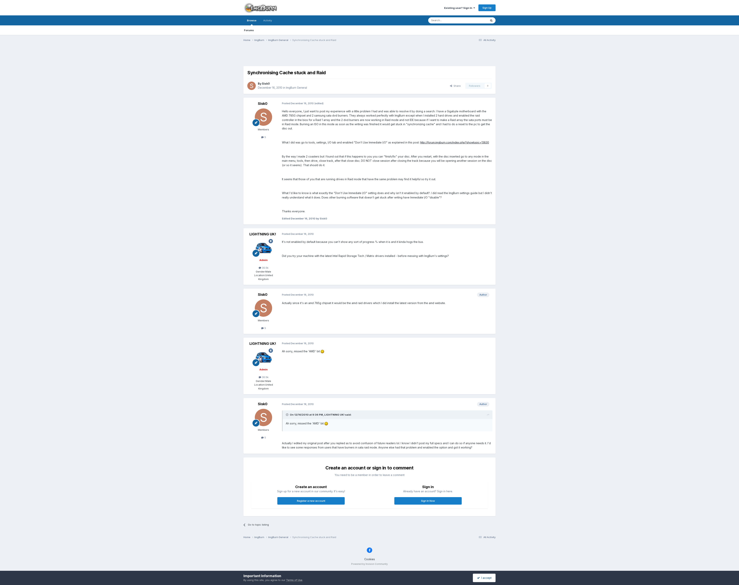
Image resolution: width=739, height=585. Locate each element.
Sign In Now (428, 500)
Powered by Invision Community (369, 563)
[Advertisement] (369, 56)
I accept (486, 577)
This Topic (476, 20)
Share (456, 85)
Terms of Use (294, 580)
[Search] (491, 20)
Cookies (369, 559)
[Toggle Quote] (287, 414)
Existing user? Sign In (458, 7)
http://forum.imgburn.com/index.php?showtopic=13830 (454, 142)
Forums (249, 30)
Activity (267, 20)
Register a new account (311, 500)
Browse (251, 20)
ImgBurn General (296, 87)
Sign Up (487, 7)
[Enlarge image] (322, 351)
